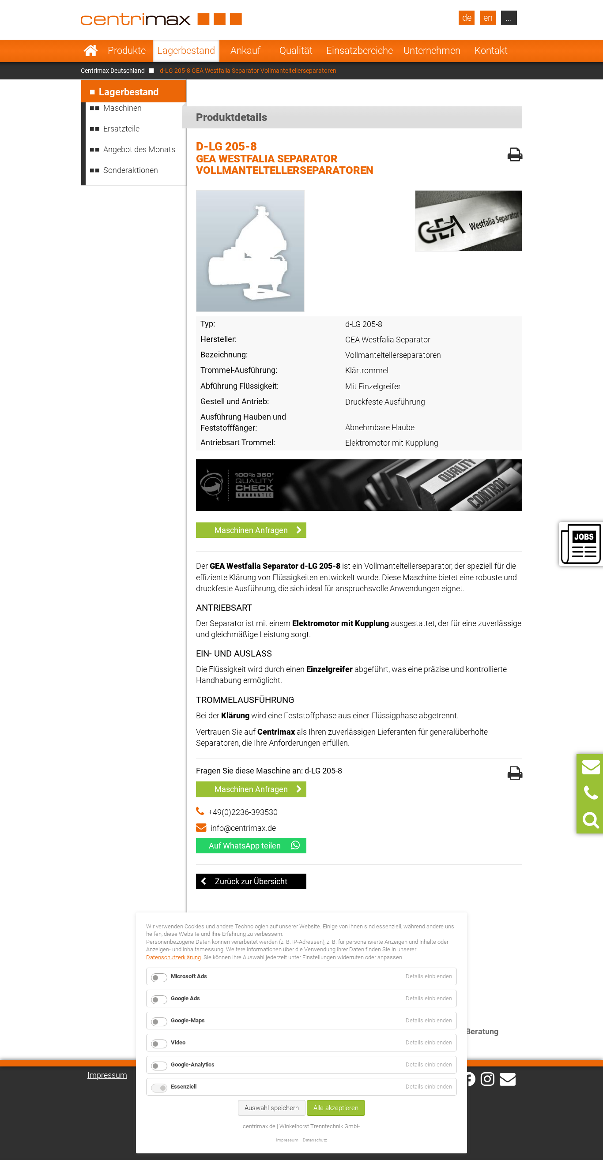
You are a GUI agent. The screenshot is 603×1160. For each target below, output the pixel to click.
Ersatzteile (121, 128)
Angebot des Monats (139, 149)
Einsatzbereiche (359, 50)
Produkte (127, 50)
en (488, 17)
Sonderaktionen (130, 170)
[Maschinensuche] (591, 820)
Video (178, 1042)
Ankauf (245, 50)
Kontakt (491, 50)
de (466, 17)
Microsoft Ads (189, 976)
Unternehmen (431, 50)
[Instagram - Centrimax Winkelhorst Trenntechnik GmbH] (487, 1078)
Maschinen (122, 108)
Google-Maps (188, 1020)
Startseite (91, 51)
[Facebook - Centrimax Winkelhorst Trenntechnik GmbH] (468, 1079)
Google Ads (185, 998)
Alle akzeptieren (335, 1108)
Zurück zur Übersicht (251, 881)
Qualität (296, 50)
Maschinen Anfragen (251, 530)
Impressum (107, 1075)
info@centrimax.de (243, 828)
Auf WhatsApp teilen (245, 845)
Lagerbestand (186, 50)
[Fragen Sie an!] (591, 767)
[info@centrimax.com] (508, 1078)
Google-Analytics (193, 1064)
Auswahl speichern (272, 1108)
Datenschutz (315, 1139)
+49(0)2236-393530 (243, 812)
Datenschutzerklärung (173, 957)
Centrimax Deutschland (113, 70)
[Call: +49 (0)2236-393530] (591, 793)
